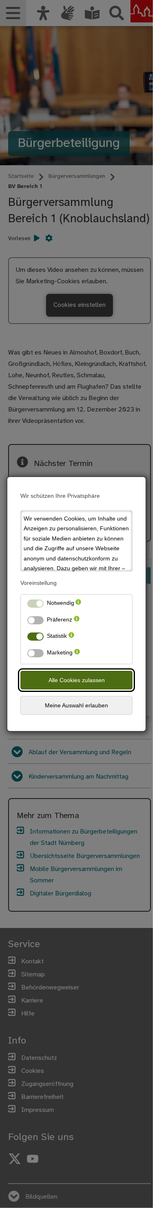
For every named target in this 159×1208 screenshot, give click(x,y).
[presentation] (78, 604)
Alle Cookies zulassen (77, 680)
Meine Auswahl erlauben (76, 705)
